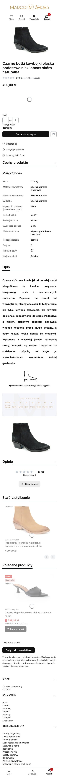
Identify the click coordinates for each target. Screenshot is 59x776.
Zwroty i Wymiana (11, 733)
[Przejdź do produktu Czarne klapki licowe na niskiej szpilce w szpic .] (29, 590)
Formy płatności (10, 739)
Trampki (6, 717)
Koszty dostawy (10, 755)
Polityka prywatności (12, 761)
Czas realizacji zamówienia (15, 742)
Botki (4, 702)
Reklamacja (8, 758)
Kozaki (5, 705)
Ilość (4, 115)
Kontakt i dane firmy (12, 686)
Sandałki (6, 708)
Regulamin (7, 748)
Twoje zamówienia (11, 736)
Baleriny (6, 714)
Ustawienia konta (10, 745)
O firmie (6, 689)
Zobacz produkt (15, 629)
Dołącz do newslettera (18, 650)
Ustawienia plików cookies (15, 764)
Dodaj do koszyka (26, 134)
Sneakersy (7, 720)
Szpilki (5, 711)
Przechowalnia (9, 751)
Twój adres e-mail (11, 642)
